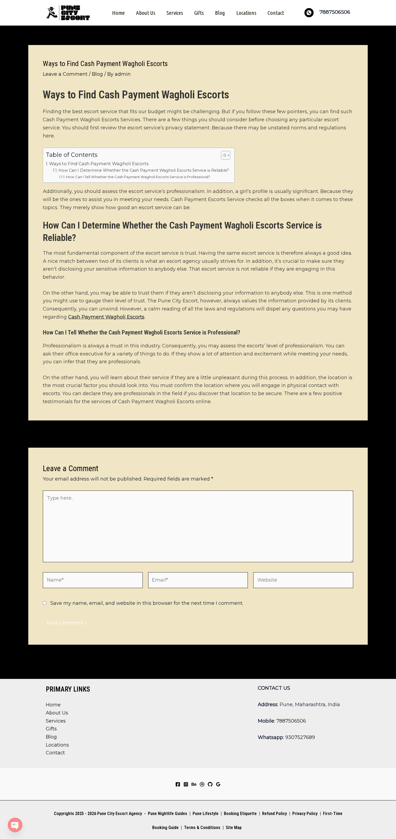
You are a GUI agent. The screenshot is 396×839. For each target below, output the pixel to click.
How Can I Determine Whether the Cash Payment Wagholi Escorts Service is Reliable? (143, 170)
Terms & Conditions (201, 827)
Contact (276, 12)
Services (174, 12)
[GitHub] (210, 784)
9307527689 (300, 737)
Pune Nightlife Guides (167, 813)
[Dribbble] (202, 784)
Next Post (352, 433)
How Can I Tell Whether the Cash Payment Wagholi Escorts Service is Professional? (138, 177)
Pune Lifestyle (205, 813)
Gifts (199, 12)
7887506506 (291, 721)
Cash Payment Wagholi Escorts (106, 317)
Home (118, 12)
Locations (246, 12)
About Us (145, 12)
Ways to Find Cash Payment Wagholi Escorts (98, 163)
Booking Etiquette (240, 813)
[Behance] (194, 784)
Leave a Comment (65, 74)
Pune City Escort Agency (119, 813)
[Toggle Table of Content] (223, 155)
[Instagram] (185, 784)
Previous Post (48, 433)
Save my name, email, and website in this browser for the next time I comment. (146, 603)
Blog (220, 12)
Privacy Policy (305, 813)
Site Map (234, 827)
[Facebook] (177, 784)
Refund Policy (274, 813)
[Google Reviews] (218, 784)
